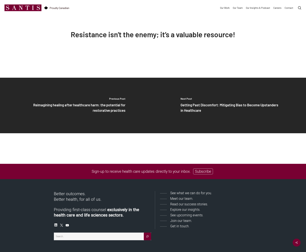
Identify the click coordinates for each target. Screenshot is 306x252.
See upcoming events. (186, 215)
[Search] (147, 236)
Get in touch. (179, 226)
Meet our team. (181, 199)
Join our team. (181, 221)
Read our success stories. (189, 204)
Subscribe (203, 171)
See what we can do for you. (191, 193)
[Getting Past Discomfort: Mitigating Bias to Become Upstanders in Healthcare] (229, 105)
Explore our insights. (185, 210)
